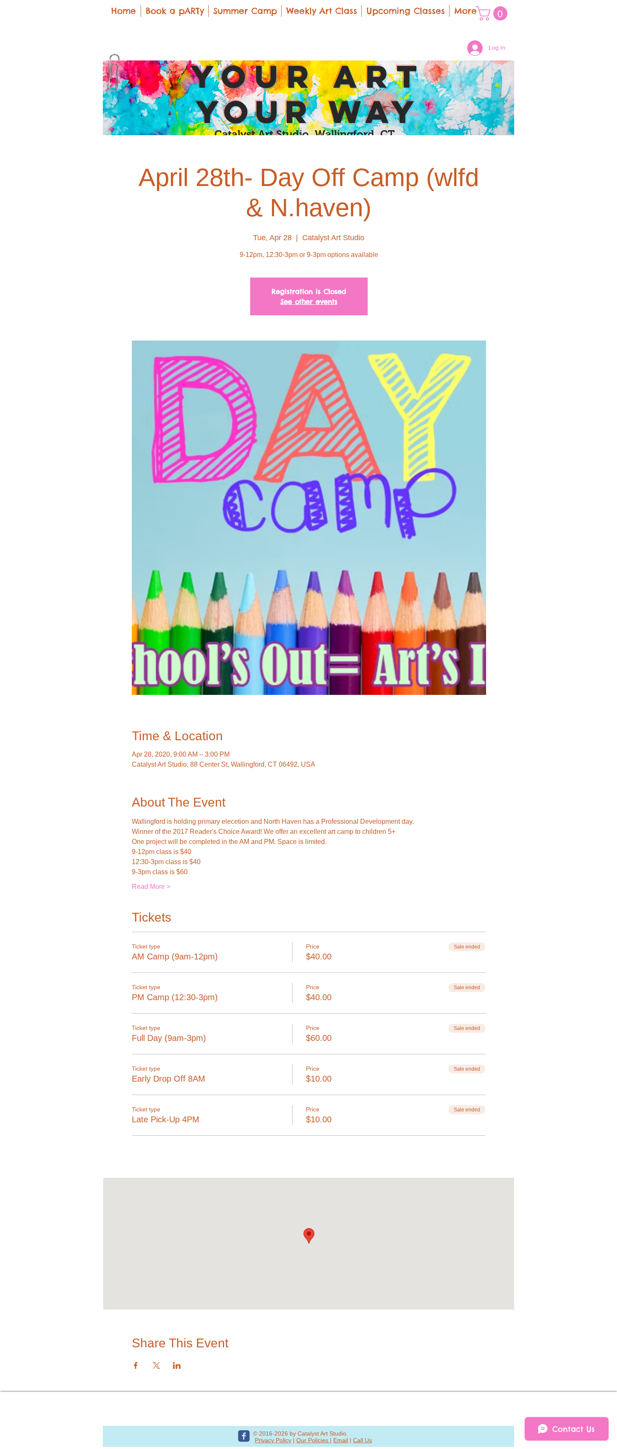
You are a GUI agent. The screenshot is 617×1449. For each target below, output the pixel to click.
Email (340, 1440)
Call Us (362, 1440)
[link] (493, 13)
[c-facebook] (244, 1436)
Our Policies (313, 1440)
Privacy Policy (273, 1440)
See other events (308, 301)
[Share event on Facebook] (136, 1365)
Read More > (151, 886)
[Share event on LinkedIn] (177, 1365)
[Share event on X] (156, 1365)
